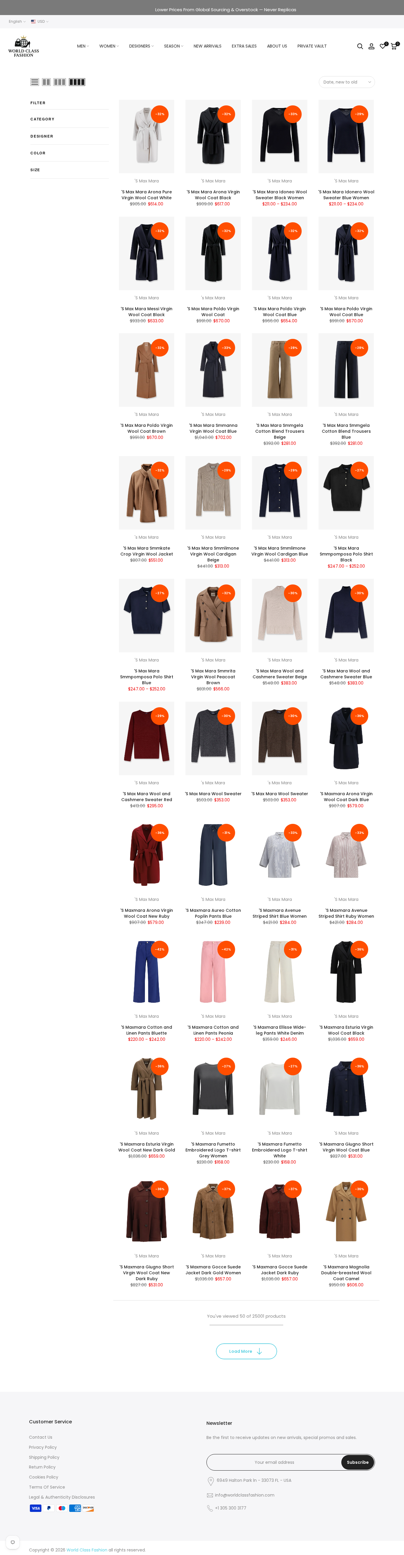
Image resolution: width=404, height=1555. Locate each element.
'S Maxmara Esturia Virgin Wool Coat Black (346, 1030)
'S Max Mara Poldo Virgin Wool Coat (213, 312)
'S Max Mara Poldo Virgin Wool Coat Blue (279, 312)
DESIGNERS (139, 46)
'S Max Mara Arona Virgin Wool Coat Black (213, 195)
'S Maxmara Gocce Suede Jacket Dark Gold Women (213, 1270)
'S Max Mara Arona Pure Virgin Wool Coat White (146, 195)
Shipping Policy (44, 1457)
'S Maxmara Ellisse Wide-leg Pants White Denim (279, 1030)
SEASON (172, 46)
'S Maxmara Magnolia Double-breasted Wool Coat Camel (346, 1273)
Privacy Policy (43, 1447)
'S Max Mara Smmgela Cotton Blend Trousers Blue (346, 431)
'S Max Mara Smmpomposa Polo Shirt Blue (146, 677)
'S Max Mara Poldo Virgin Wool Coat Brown (146, 428)
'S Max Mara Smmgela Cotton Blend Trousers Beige (279, 431)
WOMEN (107, 46)
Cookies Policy (43, 1477)
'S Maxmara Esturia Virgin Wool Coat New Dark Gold (146, 1147)
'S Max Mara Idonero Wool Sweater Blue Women (346, 195)
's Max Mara (213, 298)
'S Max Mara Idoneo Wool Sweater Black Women (280, 195)
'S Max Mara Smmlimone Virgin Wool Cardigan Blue (279, 551)
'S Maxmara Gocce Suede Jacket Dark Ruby (279, 1270)
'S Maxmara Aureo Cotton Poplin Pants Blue (213, 913)
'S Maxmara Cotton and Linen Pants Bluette (146, 1030)
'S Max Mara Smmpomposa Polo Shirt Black (346, 554)
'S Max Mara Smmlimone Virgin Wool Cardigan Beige (213, 554)
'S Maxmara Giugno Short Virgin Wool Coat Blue (346, 1147)
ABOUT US (277, 46)
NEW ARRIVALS (208, 46)
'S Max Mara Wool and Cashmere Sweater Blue (346, 674)
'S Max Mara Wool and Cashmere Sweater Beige (280, 674)
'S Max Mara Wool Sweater (213, 794)
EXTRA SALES (244, 46)
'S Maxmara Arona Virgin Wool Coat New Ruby (146, 913)
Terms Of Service (47, 1487)
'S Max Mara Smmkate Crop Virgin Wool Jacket (146, 551)
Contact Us (40, 1437)
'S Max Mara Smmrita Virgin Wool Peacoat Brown (213, 677)
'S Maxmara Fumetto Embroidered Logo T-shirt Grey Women (213, 1150)
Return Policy (42, 1467)
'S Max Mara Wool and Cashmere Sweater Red (146, 797)
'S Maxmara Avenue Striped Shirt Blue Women (280, 913)
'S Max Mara (147, 181)
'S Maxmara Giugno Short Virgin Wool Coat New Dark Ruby (146, 1273)
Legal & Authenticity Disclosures (62, 1497)
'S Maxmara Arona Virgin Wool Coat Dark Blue (346, 797)
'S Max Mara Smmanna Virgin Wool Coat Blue (213, 428)
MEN (81, 46)
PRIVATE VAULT (312, 46)
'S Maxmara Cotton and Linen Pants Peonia (213, 1030)
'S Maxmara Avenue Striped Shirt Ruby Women (346, 913)
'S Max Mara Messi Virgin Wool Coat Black (146, 312)
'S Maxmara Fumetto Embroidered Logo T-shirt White (279, 1150)
